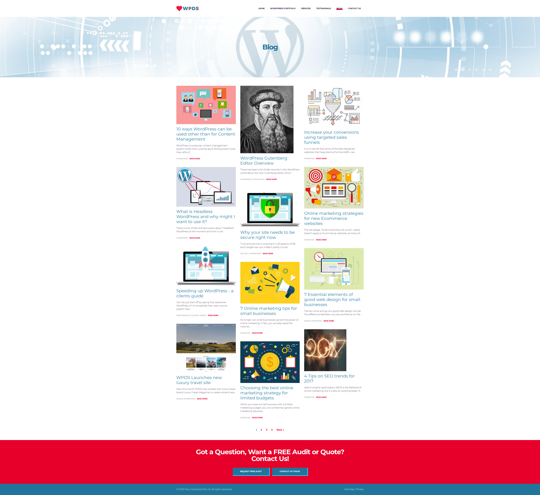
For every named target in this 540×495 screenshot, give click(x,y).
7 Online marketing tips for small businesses (268, 311)
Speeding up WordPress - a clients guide (205, 293)
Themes (202, 315)
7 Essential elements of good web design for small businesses (332, 299)
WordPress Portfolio (282, 8)
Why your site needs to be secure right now (267, 235)
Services (306, 8)
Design (179, 399)
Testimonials (323, 8)
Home (261, 8)
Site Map (349, 489)
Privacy (360, 489)
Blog (339, 8)
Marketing (245, 333)
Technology (259, 179)
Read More (195, 159)
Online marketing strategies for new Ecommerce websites (333, 218)
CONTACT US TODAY (290, 471)
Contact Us (354, 8)
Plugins (194, 315)
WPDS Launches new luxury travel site (199, 380)
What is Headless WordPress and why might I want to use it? (205, 216)
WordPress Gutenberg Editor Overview (263, 160)
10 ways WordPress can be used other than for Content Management (205, 134)
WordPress (182, 159)
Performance (183, 315)
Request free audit (251, 471)
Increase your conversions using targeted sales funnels (331, 137)
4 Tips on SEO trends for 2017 (329, 378)
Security (244, 253)
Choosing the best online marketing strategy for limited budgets (266, 393)
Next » (280, 430)
